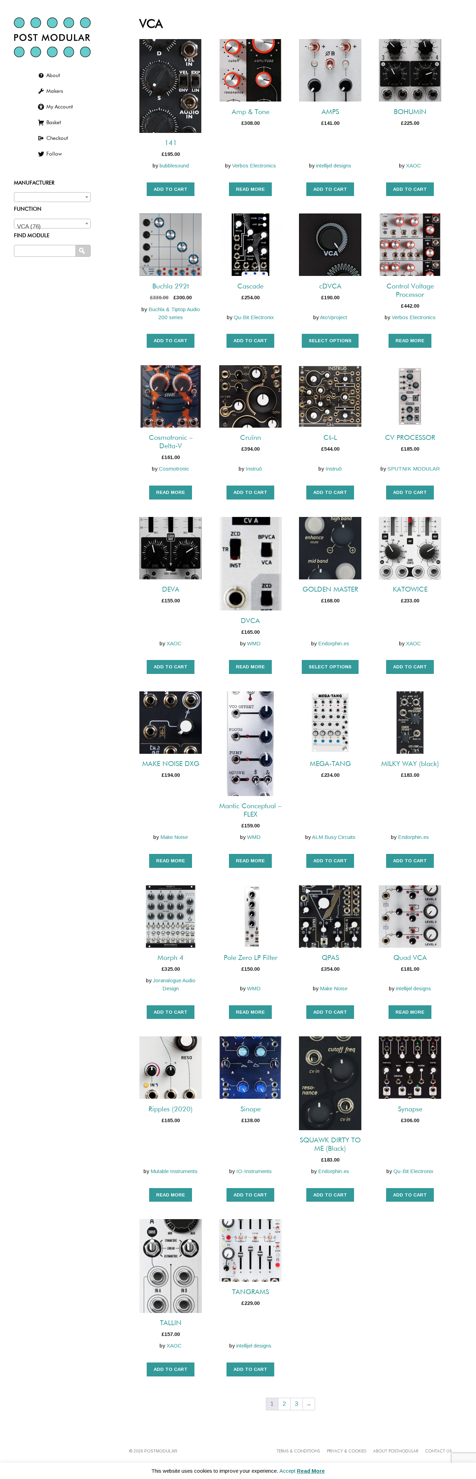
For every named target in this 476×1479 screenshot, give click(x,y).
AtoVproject (333, 317)
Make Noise (174, 837)
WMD (254, 643)
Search (83, 251)
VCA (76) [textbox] (29, 226)
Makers (54, 91)
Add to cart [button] (170, 189)
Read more (250, 189)
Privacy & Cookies (346, 1451)
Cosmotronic (174, 469)
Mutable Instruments (174, 1171)
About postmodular (395, 1451)
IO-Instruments (254, 1171)
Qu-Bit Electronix (254, 317)
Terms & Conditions (298, 1451)
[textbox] (52, 195)
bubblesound (174, 165)
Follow (54, 154)
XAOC (413, 165)
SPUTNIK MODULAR (413, 469)
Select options (330, 340)
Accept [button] (287, 1471)
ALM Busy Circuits (333, 837)
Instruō (254, 469)
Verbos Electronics (254, 165)
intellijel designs (333, 165)
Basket (53, 122)
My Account (59, 107)
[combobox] (52, 197)
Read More (311, 1471)
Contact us (438, 1451)
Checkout (57, 138)
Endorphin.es (333, 643)
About (53, 75)
